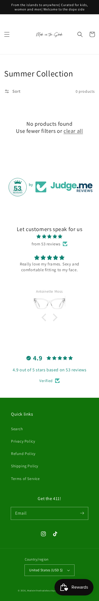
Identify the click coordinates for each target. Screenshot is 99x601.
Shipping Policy (24, 465)
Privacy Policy (23, 441)
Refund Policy (23, 453)
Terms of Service (25, 478)
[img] (49, 236)
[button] (7, 34)
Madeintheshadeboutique (42, 590)
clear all (73, 131)
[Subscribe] (82, 513)
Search (17, 428)
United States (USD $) (46, 570)
